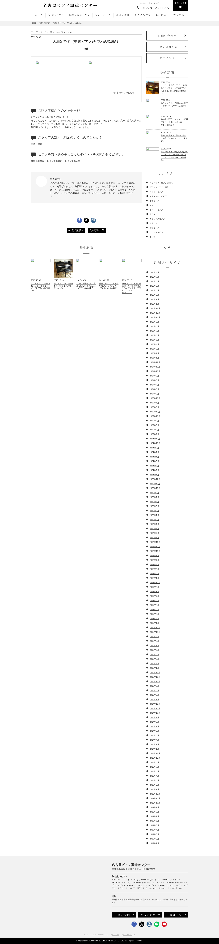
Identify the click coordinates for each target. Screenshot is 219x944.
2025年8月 (154, 326)
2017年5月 (154, 605)
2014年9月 (154, 717)
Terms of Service (127, 935)
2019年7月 (154, 524)
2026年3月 (154, 295)
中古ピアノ (61, 32)
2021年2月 (154, 470)
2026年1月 (154, 304)
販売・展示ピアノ (79, 15)
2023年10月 (155, 398)
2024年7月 (154, 385)
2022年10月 (155, 416)
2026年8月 (154, 272)
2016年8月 (154, 641)
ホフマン (153, 237)
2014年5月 (154, 735)
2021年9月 (154, 448)
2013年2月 (154, 785)
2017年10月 (155, 582)
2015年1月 (154, 699)
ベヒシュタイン (156, 232)
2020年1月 (154, 515)
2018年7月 (154, 560)
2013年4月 (154, 776)
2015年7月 (154, 686)
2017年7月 (154, 596)
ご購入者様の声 (167, 47)
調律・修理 (123, 15)
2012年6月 (154, 821)
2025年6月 (154, 335)
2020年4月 (154, 502)
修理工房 (176, 915)
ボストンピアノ (156, 210)
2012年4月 (154, 830)
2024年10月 (155, 371)
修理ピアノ (154, 228)
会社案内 (124, 915)
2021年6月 (154, 457)
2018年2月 (154, 574)
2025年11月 (155, 313)
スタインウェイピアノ (159, 196)
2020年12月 (155, 479)
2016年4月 (154, 654)
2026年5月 (154, 286)
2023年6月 (154, 403)
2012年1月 (154, 843)
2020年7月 (154, 497)
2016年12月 (155, 627)
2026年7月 (154, 277)
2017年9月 (154, 587)
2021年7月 (154, 452)
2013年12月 (155, 753)
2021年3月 (154, 466)
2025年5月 (154, 340)
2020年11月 (155, 484)
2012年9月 (154, 807)
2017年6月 (154, 600)
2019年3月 (154, 538)
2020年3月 (154, 506)
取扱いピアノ (56, 15)
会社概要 (161, 15)
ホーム (39, 15)
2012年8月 (154, 812)
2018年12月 (155, 542)
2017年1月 (154, 623)
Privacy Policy (116, 935)
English (143, 3)
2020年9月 (154, 493)
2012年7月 (154, 816)
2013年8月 (154, 762)
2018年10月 (155, 551)
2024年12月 (155, 362)
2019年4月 (154, 533)
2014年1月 (154, 749)
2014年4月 (154, 740)
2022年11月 (155, 412)
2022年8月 (154, 421)
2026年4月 (154, 290)
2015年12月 (155, 672)
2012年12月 (155, 794)
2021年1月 (154, 475)
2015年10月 (155, 681)
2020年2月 (154, 511)
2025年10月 (155, 317)
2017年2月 (154, 618)
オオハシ (153, 223)
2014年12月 (155, 704)
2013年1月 (154, 789)
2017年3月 (154, 614)
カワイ (152, 214)
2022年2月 (154, 434)
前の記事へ (77, 230)
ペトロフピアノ (156, 192)
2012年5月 (154, 825)
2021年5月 (154, 461)
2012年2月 (154, 839)
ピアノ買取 (178, 15)
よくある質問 (143, 15)
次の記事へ (95, 230)
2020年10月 (155, 488)
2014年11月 (155, 708)
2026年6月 (154, 281)
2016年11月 (155, 632)
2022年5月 (154, 425)
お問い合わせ (167, 35)
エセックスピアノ (157, 219)
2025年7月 (154, 331)
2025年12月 (155, 308)
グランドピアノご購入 (159, 187)
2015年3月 (154, 695)
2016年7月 (154, 645)
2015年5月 (154, 690)
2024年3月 (154, 394)
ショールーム (103, 15)
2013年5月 (154, 771)
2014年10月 (155, 713)
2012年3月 (154, 834)
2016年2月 (154, 663)
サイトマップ (154, 3)
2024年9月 (154, 376)
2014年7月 (154, 726)
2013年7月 (154, 767)
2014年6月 (154, 731)
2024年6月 (154, 389)
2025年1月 (154, 358)
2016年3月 (154, 659)
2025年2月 (154, 353)
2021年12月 (155, 439)
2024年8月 (154, 380)
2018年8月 (154, 556)
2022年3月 (154, 430)
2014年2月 (154, 744)
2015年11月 (155, 677)
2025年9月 (154, 322)
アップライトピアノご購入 (42, 32)
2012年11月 (155, 798)
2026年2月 (154, 299)
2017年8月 (154, 591)
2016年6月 (154, 650)
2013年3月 (154, 780)
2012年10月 (155, 803)
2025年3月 (154, 349)
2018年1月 (154, 578)
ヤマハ (70, 32)
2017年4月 (154, 609)
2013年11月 (155, 758)
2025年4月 (154, 344)
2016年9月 (154, 636)
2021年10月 (155, 443)
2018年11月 (155, 547)
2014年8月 (154, 722)
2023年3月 (154, 407)
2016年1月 (154, 668)
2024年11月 (155, 367)
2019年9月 (154, 520)
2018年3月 (154, 569)
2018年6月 (154, 565)
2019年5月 (154, 529)
